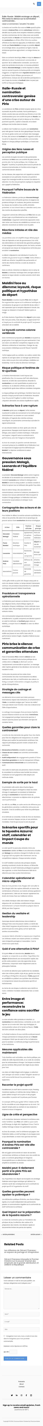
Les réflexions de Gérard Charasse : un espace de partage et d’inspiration (21, 1251)
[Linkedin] (17, 1395)
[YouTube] (31, 1395)
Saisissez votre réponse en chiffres (16, 1346)
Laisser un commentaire (10, 24)
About (22, 1384)
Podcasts (21, 1382)
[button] (34, 4)
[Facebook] (26, 1395)
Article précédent (8, 1234)
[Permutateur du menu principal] (39, 4)
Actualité (23, 24)
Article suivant (36, 1234)
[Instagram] (21, 1395)
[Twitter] (12, 1395)
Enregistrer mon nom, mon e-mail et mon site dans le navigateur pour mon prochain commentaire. (20, 1338)
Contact (21, 1387)
